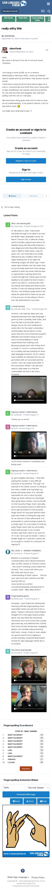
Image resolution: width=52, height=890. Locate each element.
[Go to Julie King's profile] (8, 224)
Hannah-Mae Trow (22, 309)
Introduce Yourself (30, 38)
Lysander (18, 415)
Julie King (18, 226)
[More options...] (47, 50)
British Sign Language (18, 877)
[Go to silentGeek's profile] (5, 50)
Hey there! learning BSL (21, 650)
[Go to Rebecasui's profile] (8, 597)
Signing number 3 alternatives (24, 412)
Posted (21, 52)
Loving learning (18, 306)
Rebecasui (18, 599)
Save (31, 801)
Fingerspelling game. (20, 596)
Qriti (15, 428)
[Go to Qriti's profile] (8, 427)
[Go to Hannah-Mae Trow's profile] (8, 307)
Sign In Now (26, 179)
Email (44, 801)
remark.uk (18, 553)
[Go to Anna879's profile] (8, 651)
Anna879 (18, 653)
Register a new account (26, 161)
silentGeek (9, 36)
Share (13, 196)
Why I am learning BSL (21, 223)
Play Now (26, 768)
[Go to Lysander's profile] (8, 413)
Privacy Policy (38, 877)
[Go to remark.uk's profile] (8, 552)
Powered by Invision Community (26, 886)
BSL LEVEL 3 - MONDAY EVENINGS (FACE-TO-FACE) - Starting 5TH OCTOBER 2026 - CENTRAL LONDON (27, 550)
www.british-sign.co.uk (26, 883)
